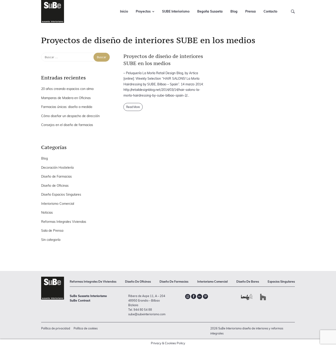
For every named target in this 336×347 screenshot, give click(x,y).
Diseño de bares (247, 281)
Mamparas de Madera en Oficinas (66, 98)
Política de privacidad (55, 328)
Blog (233, 11)
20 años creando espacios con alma (67, 89)
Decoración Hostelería (57, 168)
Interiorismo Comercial (57, 204)
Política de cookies (86, 328)
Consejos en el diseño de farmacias (67, 125)
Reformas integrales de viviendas (93, 281)
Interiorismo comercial (212, 281)
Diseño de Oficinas (55, 186)
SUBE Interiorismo (175, 11)
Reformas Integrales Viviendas (63, 222)
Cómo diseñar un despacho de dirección (70, 116)
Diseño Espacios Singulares (61, 194)
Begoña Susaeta (210, 11)
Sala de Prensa (52, 231)
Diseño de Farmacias (56, 176)
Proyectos (143, 11)
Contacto (270, 11)
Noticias (47, 212)
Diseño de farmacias (174, 281)
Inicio (124, 11)
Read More (133, 107)
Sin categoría (50, 240)
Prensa (250, 11)
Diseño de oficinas (138, 281)
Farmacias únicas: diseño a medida (66, 107)
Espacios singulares (281, 281)
